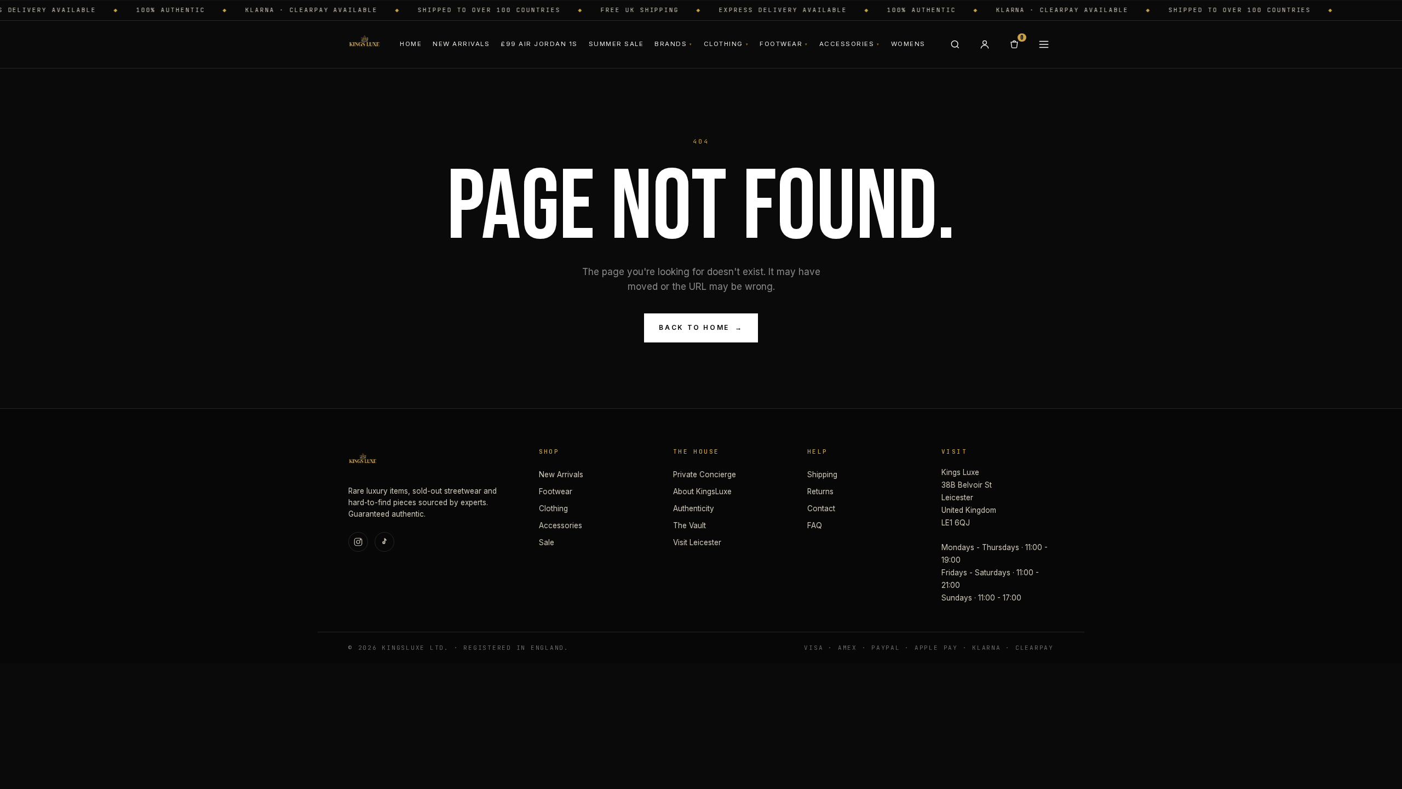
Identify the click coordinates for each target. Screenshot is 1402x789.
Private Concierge (704, 474)
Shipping (822, 474)
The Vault (689, 525)
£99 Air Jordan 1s (539, 44)
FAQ (814, 525)
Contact (821, 508)
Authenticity (693, 508)
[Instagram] (358, 542)
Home (411, 44)
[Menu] (1044, 44)
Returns (820, 491)
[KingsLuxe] (364, 44)
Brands (673, 44)
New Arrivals (461, 44)
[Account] (985, 44)
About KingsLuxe (702, 491)
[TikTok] (384, 542)
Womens (908, 44)
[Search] (955, 44)
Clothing (726, 44)
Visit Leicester (697, 542)
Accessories (849, 44)
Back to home (701, 327)
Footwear (784, 44)
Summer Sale (616, 44)
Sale (546, 542)
